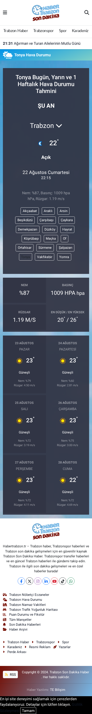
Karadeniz (80, 31)
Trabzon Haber (15, 31)
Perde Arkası (16, 652)
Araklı (48, 211)
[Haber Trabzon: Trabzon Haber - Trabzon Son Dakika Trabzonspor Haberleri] (46, 12)
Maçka (51, 239)
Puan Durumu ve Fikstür (26, 615)
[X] (29, 581)
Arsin (63, 211)
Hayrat (67, 229)
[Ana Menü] (5, 12)
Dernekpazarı (27, 229)
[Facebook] (21, 581)
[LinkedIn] (46, 581)
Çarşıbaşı (47, 220)
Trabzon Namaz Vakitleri (27, 605)
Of (64, 239)
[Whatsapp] (71, 581)
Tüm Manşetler (20, 620)
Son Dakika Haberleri (25, 625)
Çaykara (67, 220)
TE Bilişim (57, 690)
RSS (12, 675)
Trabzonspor (43, 31)
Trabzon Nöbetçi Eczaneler (29, 595)
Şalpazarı (65, 248)
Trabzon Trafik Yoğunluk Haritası (33, 610)
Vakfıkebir (44, 257)
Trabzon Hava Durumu (25, 600)
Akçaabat (30, 211)
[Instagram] (38, 581)
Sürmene (45, 248)
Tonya (25, 257)
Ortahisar (24, 248)
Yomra (64, 257)
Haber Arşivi (18, 629)
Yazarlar (65, 647)
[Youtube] (54, 581)
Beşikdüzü (25, 220)
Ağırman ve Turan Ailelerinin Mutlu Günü (41, 43)
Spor (63, 31)
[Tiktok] (62, 581)
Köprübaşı (31, 239)
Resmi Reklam (39, 647)
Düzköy (49, 229)
